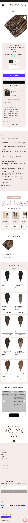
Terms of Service (4, 468)
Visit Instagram (14, 415)
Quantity (14, 64)
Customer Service (4, 458)
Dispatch (10, 1)
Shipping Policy (4, 474)
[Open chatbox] (25, 520)
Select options (7, 289)
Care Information (16, 99)
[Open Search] (22, 5)
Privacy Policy (4, 470)
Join (14, 491)
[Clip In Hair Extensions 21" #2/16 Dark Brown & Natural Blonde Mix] (7, 246)
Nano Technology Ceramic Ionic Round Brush (15, 222)
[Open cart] (26, 5)
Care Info (3, 456)
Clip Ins (2, 135)
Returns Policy (15, 124)
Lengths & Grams (4, 182)
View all (14, 268)
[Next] (6, 17)
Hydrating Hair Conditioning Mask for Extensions (5, 222)
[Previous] (3, 17)
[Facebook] (1, 514)
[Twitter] (8, 514)
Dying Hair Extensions (5, 185)
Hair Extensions (4, 452)
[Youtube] (11, 514)
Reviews (2, 454)
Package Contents (6, 102)
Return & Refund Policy (6, 472)
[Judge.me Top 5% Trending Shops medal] (14, 436)
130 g (11, 61)
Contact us (10, 99)
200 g (16, 61)
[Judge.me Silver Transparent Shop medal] (10, 430)
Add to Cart (14, 71)
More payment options (14, 78)
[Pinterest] (5, 514)
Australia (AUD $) (6, 502)
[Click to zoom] (24, 17)
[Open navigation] (4, 5)
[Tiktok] (6, 514)
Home (3, 10)
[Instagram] (3, 514)
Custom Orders (15, 85)
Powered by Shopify (5, 520)
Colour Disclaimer (6, 121)
